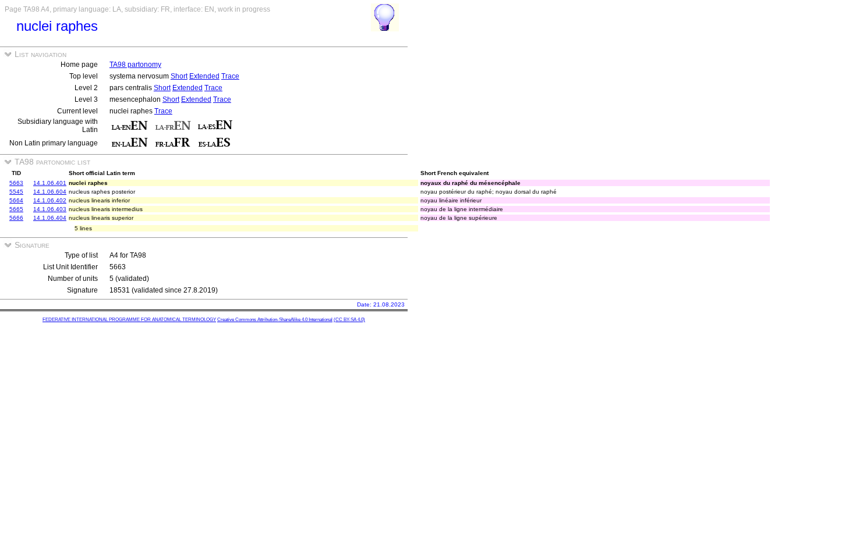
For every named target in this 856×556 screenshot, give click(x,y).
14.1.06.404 (49, 218)
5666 (16, 218)
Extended (204, 76)
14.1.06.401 (49, 183)
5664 (16, 200)
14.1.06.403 (49, 209)
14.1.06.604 (49, 191)
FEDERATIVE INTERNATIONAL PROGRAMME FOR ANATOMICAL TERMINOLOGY (129, 319)
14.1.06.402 (49, 200)
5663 (16, 183)
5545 (16, 191)
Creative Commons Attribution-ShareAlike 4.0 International (275, 319)
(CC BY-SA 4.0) (349, 319)
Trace (230, 76)
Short (179, 76)
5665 (16, 209)
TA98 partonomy (135, 64)
